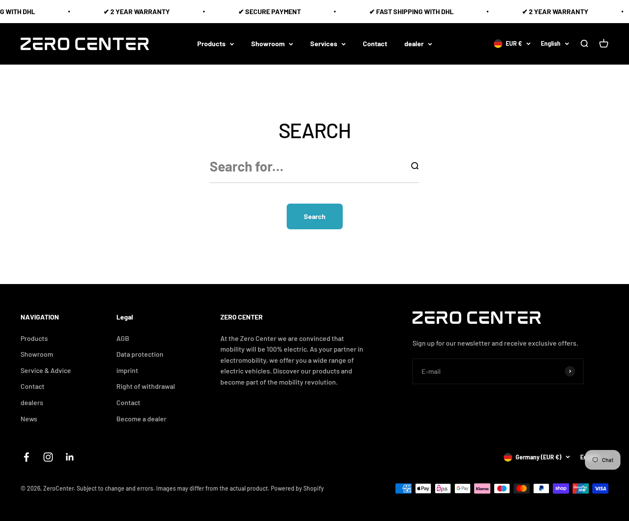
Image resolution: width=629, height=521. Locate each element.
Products (211, 43)
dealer (414, 43)
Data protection (139, 354)
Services (323, 43)
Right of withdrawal (145, 386)
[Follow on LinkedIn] (70, 457)
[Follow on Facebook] (26, 457)
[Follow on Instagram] (48, 457)
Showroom (268, 43)
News (29, 418)
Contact (375, 43)
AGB (122, 338)
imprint (127, 370)
